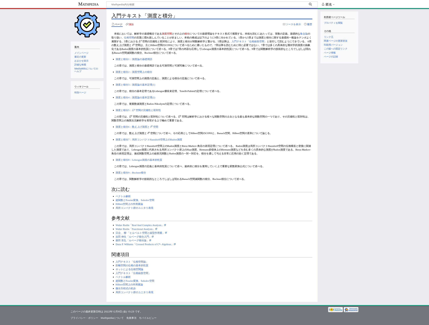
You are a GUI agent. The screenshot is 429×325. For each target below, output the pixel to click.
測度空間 (167, 33)
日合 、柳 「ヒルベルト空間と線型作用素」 (140, 232)
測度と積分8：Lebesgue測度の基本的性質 (139, 159)
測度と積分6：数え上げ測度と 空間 (137, 126)
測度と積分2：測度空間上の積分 (134, 71)
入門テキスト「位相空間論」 (132, 261)
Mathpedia (88, 4)
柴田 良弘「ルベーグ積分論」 (132, 240)
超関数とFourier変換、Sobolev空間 (135, 200)
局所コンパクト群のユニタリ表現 (134, 207)
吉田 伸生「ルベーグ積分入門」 (133, 236)
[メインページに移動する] (87, 25)
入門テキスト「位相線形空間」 (249, 41)
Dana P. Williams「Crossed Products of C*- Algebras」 (145, 244)
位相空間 (129, 37)
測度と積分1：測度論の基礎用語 (134, 59)
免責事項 (131, 317)
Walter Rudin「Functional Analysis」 (135, 229)
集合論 (304, 33)
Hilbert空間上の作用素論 (129, 204)
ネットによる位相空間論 (129, 269)
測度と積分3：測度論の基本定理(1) (135, 84)
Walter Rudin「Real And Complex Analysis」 (140, 225)
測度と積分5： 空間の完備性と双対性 (138, 110)
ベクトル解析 (123, 196)
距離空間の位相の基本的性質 (132, 265)
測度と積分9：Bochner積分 (131, 172)
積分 (187, 33)
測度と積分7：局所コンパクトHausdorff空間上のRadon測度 (149, 139)
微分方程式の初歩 (126, 288)
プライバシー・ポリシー (84, 317)
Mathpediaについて (112, 317)
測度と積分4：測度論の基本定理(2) (135, 97)
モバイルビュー (148, 317)
